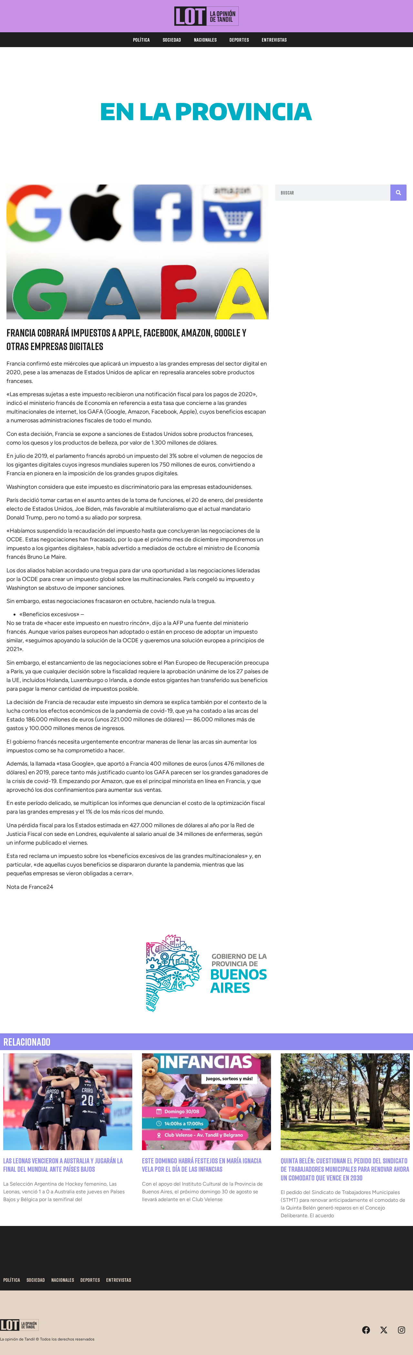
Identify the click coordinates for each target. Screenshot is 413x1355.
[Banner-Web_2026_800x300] (206, 1020)
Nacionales (205, 39)
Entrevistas (274, 39)
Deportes (239, 39)
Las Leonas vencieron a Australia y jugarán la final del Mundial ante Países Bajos (63, 1164)
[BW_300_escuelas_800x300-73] (206, 158)
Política (141, 39)
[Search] (398, 193)
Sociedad (172, 39)
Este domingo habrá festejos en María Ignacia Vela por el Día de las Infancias (201, 1164)
